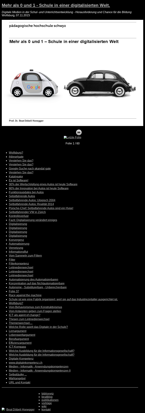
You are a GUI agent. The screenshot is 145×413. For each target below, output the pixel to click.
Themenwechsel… (21, 323)
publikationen (50, 399)
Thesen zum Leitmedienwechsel (29, 319)
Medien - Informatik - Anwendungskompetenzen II (40, 370)
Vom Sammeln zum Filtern (25, 255)
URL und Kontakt (19, 382)
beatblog (47, 396)
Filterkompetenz (19, 263)
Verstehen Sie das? (21, 160)
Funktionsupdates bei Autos (26, 192)
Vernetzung (16, 247)
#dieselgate (16, 156)
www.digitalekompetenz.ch (25, 362)
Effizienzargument (20, 342)
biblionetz (48, 393)
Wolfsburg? (16, 152)
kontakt (46, 409)
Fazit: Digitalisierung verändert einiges (33, 220)
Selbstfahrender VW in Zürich (27, 212)
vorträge (47, 403)
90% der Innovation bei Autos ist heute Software (39, 188)
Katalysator (16, 176)
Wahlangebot (17, 378)
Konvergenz (16, 239)
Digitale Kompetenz (21, 358)
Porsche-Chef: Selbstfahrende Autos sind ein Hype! (41, 208)
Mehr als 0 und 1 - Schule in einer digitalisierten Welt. (56, 5)
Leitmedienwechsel (21, 267)
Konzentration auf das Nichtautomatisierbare (37, 283)
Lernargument (17, 330)
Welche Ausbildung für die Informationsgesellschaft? (41, 350)
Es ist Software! (18, 180)
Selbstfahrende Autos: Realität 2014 (31, 204)
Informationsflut (18, 251)
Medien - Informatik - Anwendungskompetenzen (38, 366)
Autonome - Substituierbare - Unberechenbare (38, 287)
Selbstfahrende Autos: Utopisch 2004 (32, 200)
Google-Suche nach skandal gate (30, 168)
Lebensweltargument (22, 334)
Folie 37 (14, 291)
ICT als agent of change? (24, 315)
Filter (12, 259)
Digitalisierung (18, 223)
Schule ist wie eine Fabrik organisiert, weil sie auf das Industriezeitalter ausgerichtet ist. (63, 299)
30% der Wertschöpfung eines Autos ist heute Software (43, 184)
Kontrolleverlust (18, 215)
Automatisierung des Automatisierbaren (33, 279)
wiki (44, 406)
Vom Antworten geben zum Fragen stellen (35, 311)
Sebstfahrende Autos (22, 196)
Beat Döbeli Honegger (20, 409)
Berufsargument (19, 338)
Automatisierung (19, 243)
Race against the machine (25, 295)
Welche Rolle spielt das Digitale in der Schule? (38, 326)
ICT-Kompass (17, 346)
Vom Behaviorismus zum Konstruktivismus (35, 307)
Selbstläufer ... (18, 374)
